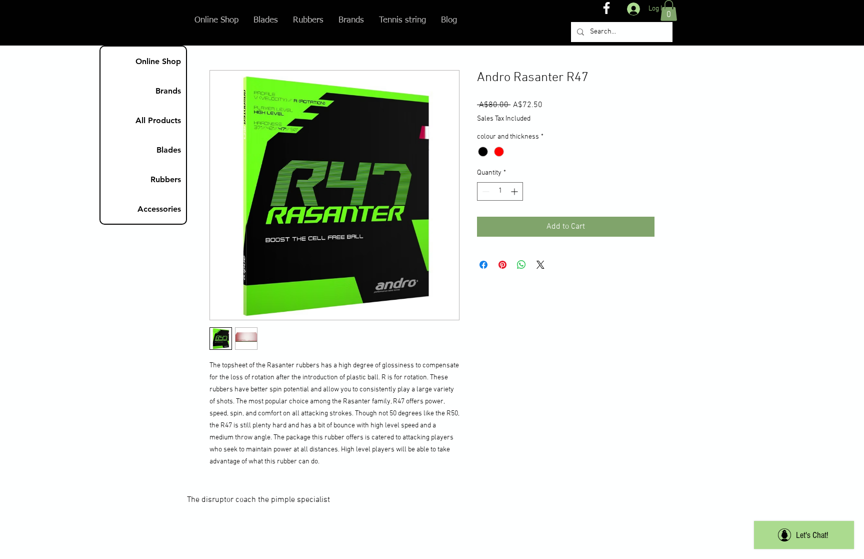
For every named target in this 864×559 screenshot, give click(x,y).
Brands (168, 91)
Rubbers (165, 179)
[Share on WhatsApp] (522, 265)
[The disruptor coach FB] (606, 8)
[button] (669, 10)
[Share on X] (540, 265)
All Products (158, 120)
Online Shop (158, 61)
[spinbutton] (500, 191)
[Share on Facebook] (484, 265)
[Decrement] (484, 191)
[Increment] (515, 191)
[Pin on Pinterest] (502, 265)
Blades (168, 150)
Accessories (159, 209)
